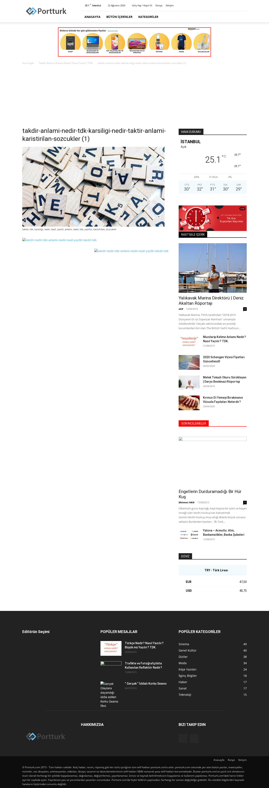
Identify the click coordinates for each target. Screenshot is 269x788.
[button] (242, 17)
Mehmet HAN (186, 502)
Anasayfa (92, 17)
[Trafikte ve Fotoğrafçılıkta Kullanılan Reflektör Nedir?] (110, 668)
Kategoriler (148, 17)
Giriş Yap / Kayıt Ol (142, 5)
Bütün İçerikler (119, 17)
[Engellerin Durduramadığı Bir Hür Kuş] (213, 461)
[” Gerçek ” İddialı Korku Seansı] (110, 694)
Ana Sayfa (28, 63)
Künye (159, 5)
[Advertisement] (134, 97)
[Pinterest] (243, 5)
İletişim (170, 5)
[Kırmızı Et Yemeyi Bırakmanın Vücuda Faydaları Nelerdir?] (189, 402)
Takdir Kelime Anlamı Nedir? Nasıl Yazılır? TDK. (66, 63)
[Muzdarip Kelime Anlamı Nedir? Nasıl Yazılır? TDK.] (189, 342)
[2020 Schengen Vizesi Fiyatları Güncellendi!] (189, 362)
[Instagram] (236, 5)
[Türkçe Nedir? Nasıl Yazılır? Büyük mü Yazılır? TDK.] (110, 648)
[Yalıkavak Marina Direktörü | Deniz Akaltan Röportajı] (213, 268)
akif (181, 308)
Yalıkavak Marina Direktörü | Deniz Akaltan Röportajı (211, 300)
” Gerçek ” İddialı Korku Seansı (146, 683)
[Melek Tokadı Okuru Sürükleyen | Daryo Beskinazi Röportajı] (189, 382)
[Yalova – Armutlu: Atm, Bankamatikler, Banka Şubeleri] (189, 535)
